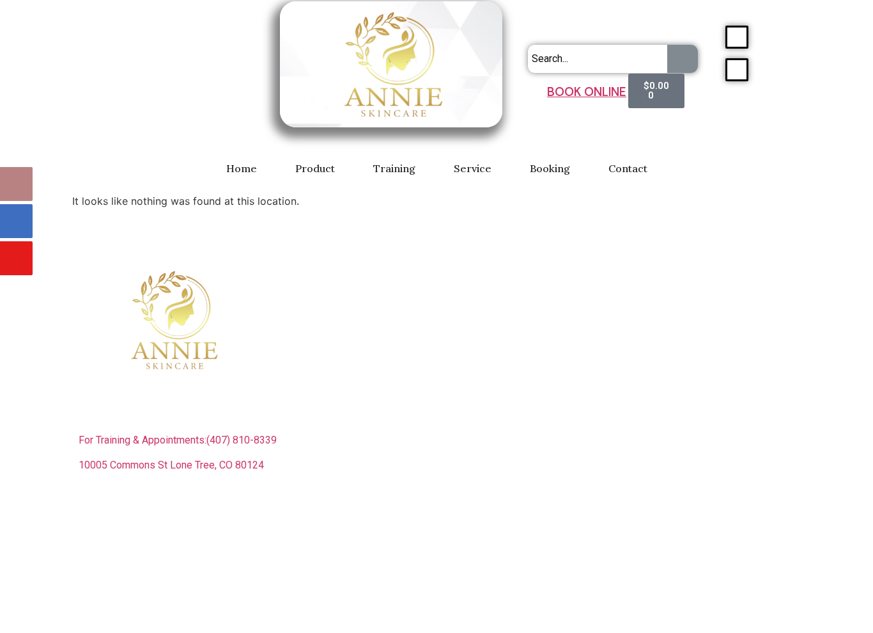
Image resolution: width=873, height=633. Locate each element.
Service (472, 168)
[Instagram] (130, 511)
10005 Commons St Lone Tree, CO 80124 (171, 465)
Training (394, 168)
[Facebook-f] (95, 511)
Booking (550, 168)
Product (315, 168)
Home (241, 168)
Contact (627, 168)
